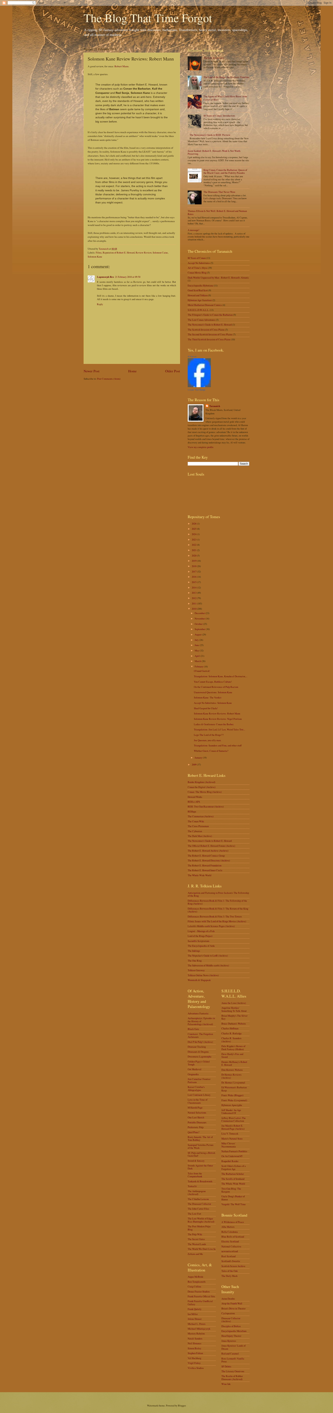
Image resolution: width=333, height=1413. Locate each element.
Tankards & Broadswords (200, 1181)
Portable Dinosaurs (197, 1122)
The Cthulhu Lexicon (198, 1199)
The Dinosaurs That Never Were (219, 192)
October (199, 624)
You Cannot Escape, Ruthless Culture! (213, 681)
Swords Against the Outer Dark (200, 1167)
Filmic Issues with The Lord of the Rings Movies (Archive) (217, 921)
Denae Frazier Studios (199, 1291)
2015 (194, 582)
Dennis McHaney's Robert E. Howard (234, 1063)
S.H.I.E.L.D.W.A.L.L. (198, 310)
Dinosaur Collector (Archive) (230, 1320)
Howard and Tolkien (198, 295)
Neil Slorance (194, 1343)
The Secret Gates (196, 1239)
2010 (194, 608)
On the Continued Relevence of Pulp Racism (216, 687)
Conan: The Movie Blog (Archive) (205, 792)
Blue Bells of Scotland (232, 1236)
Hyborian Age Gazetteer (200, 300)
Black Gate (193, 1029)
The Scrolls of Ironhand (232, 1179)
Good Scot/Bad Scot (198, 290)
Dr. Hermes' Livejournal (233, 1082)
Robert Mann (121, 66)
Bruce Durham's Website (233, 1023)
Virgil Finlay (194, 1363)
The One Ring (195, 960)
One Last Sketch (196, 1117)
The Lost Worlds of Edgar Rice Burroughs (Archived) (201, 1220)
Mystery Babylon (196, 1333)
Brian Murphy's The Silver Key (234, 1017)
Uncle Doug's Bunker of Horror (233, 1198)
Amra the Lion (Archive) (233, 1003)
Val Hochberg (194, 1358)
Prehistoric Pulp (196, 1127)
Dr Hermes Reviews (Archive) (231, 1076)
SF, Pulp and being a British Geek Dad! (201, 1154)
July (197, 640)
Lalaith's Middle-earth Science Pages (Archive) (211, 926)
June (197, 645)
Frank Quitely (194, 1309)
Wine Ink (225, 1384)
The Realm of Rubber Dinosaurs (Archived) (232, 1377)
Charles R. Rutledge (231, 1033)
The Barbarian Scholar (232, 1174)
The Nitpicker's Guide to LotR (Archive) (208, 955)
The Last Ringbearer (214, 58)
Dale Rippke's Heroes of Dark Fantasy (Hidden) (233, 1047)
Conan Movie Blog (197, 272)
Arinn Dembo (228, 1298)
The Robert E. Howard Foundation (204, 865)
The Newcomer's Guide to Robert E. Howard (210, 324)
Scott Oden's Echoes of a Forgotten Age (233, 1167)
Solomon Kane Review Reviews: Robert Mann (217, 713)
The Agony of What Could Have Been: (225, 98)
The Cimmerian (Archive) (201, 816)
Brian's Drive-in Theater (233, 1308)
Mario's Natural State (232, 1138)
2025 (194, 528)
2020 (194, 555)
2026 (194, 523)
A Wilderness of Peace (232, 1222)
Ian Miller (193, 1314)
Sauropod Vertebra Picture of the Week (201, 1146)
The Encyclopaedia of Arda (201, 945)
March (198, 661)
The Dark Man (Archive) (200, 836)
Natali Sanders (195, 1338)
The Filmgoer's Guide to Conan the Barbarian (210, 314)
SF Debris (226, 1366)
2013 (194, 592)
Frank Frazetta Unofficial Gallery (200, 1302)
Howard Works (195, 797)
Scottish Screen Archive (233, 1266)
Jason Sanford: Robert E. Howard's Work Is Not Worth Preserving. (214, 152)
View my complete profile (201, 447)
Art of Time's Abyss (197, 267)
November (200, 618)
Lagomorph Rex (105, 277)
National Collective (231, 1246)
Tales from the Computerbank (195, 1175)
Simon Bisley (194, 1348)
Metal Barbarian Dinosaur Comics (205, 305)
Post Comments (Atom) (108, 378)
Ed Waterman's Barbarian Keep (234, 1089)
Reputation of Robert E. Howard (119, 252)
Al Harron (192, 356)
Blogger (182, 1405)
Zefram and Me (195, 1254)
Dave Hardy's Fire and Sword (232, 1055)
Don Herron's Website (232, 1069)
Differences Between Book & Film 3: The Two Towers (215, 916)
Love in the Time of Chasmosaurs (197, 1101)
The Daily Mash (229, 1276)
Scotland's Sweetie (230, 1261)
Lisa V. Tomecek (229, 1133)
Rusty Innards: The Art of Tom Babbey (200, 1138)
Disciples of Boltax (231, 1326)
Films (99, 252)
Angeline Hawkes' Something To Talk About (234, 1009)
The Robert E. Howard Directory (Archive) (209, 860)
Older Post (172, 371)
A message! (193, 230)
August (198, 634)
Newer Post (91, 371)
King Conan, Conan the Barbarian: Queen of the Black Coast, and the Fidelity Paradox (225, 171)
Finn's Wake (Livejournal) (234, 1100)
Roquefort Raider (229, 1161)
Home (132, 371)
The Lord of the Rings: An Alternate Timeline (226, 77)
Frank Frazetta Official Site (201, 1296)
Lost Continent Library (199, 1095)
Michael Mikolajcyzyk (199, 1328)
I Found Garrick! (202, 671)
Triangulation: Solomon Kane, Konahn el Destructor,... (220, 676)
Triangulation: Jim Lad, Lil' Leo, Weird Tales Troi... (219, 729)
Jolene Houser (195, 1319)
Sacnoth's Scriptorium (198, 941)
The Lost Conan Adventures (201, 319)
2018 (194, 566)
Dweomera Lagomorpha (199, 1056)
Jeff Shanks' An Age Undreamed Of (231, 1111)
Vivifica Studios (196, 1368)
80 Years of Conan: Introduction (219, 115)
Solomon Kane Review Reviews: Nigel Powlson (218, 719)
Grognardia (193, 1074)
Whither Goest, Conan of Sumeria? (211, 751)
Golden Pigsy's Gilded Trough (198, 1063)
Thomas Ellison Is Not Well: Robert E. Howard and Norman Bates (217, 212)
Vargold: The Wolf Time (233, 1204)
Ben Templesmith (196, 1281)
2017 (194, 571)
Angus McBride (195, 1276)
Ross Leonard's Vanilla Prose (232, 1360)
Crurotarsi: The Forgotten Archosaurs (200, 1035)
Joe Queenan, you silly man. (207, 740)
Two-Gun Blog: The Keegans (231, 1190)
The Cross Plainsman (198, 826)
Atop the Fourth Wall (231, 1303)
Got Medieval (194, 1069)
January (199, 757)
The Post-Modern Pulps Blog (199, 1228)
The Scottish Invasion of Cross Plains (206, 329)
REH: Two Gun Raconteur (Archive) (206, 806)
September (200, 629)
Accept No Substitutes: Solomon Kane (213, 703)
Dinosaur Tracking (197, 1046)
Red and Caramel (230, 1353)
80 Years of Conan (197, 258)
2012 (194, 598)
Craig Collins (194, 1286)
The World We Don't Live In (201, 1249)
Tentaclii (192, 1186)
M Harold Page (195, 1107)
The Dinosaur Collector (199, 1204)
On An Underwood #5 (231, 1156)
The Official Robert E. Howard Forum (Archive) (211, 845)
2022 (194, 544)
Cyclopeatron (228, 1313)
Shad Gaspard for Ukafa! (206, 708)
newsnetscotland (229, 1251)
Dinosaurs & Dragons (198, 1051)
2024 (194, 534)
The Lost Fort (194, 1213)
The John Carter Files (198, 1208)
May (197, 650)
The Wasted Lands (197, 1244)
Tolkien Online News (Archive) (203, 975)
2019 (194, 560)
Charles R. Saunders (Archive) (231, 1039)
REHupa (192, 811)
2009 (194, 764)
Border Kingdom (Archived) (201, 782)
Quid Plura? (193, 1132)
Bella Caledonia (229, 1231)
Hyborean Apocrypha (231, 1105)
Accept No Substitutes (199, 263)
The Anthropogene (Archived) (197, 1192)
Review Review (143, 252)
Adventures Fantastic (198, 1013)
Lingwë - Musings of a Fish (201, 931)
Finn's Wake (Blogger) (232, 1095)
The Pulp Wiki (195, 1234)
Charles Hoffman (229, 1028)
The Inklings (194, 950)
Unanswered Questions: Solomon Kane (213, 692)
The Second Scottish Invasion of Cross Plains (210, 334)
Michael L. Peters (196, 1324)
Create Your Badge (196, 390)
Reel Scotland (228, 1256)
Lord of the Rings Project (200, 936)
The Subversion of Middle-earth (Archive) (208, 965)
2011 (194, 603)
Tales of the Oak (229, 1271)
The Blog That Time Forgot (148, 17)
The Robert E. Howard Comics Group (206, 855)
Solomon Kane (95, 256)
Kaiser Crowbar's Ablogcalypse (196, 1088)
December (200, 613)
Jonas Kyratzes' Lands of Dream (233, 1347)
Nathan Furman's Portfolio (234, 1151)
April (197, 656)
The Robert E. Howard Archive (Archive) (208, 850)
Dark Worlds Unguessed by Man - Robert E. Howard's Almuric (218, 277)
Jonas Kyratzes (228, 1341)
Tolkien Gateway (196, 970)
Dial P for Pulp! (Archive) (200, 1042)
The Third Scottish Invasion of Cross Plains (209, 339)
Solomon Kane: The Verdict (207, 697)
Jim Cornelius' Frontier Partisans (199, 1080)
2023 (194, 539)
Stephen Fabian (195, 1353)
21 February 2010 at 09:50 (127, 277)
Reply (100, 304)
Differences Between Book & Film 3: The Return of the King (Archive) (218, 910)
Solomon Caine (160, 252)
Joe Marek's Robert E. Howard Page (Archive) (233, 1127)
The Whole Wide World (199, 875)
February (199, 666)
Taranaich (214, 406)
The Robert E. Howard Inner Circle (205, 870)
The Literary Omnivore (232, 1371)
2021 (194, 550)
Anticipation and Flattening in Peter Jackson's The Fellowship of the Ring (218, 894)
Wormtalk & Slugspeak (199, 980)
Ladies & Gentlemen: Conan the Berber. (214, 724)
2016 (194, 576)
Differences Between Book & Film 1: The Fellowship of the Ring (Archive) (217, 902)
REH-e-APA (194, 801)
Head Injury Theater (231, 1335)
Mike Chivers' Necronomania (228, 1145)
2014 (194, 587)
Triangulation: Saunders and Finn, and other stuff (218, 745)
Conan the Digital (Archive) (201, 787)
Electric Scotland (230, 1241)
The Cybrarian (195, 831)
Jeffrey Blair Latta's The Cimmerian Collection (233, 1119)
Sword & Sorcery (196, 1160)
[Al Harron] (199, 386)
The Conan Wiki (196, 821)
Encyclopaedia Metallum (233, 1331)
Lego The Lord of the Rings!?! (209, 735)
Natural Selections (197, 1112)
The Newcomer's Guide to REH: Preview (210, 135)
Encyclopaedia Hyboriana (200, 285)
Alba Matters (228, 1226)
